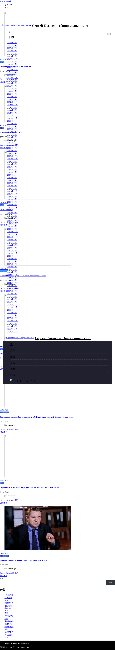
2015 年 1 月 (12, 229)
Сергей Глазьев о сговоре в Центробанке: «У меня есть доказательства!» (29, 487)
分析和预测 (8, 595)
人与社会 (8, 635)
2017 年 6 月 (12, 186)
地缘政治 (8, 606)
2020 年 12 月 (12, 116)
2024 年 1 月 (12, 64)
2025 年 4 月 (12, 51)
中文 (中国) (29, 381)
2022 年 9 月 (12, 80)
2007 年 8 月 (12, 318)
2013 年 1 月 (12, 264)
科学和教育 (8, 627)
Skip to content (5, 1)
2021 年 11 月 (12, 105)
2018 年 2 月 (12, 170)
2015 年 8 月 (12, 215)
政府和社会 (4, 412)
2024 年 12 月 (12, 59)
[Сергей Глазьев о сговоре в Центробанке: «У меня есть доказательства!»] (37, 477)
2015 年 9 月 (12, 213)
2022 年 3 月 (12, 94)
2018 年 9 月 (12, 161)
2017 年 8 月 (12, 180)
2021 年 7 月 (12, 113)
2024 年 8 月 (12, 62)
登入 (6, 9)
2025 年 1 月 (12, 56)
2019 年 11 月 (12, 143)
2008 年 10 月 (12, 310)
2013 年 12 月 (12, 253)
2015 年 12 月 (12, 207)
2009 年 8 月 (12, 294)
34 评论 (15, 430)
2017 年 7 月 (12, 183)
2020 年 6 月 (12, 129)
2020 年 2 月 (12, 137)
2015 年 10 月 (12, 210)
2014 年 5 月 (12, 248)
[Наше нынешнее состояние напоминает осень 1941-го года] (37, 549)
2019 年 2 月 (12, 153)
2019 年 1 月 (12, 156)
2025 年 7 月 (12, 48)
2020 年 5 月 (12, 132)
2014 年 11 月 (12, 234)
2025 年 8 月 (12, 45)
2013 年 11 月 (12, 256)
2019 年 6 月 (12, 148)
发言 (6, 611)
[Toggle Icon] (6, 34)
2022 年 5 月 (12, 89)
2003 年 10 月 (12, 321)
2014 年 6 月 (12, 245)
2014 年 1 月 (12, 251)
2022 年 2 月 (12, 97)
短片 (6, 600)
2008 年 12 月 (12, 305)
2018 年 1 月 (12, 172)
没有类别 (8, 598)
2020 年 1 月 (12, 140)
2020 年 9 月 (12, 124)
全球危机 (8, 624)
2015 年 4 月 (12, 224)
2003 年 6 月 (12, 326)
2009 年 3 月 (12, 299)
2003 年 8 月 (12, 323)
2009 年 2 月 (12, 302)
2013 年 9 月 (12, 259)
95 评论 (15, 573)
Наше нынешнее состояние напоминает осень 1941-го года (23, 560)
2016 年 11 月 (12, 194)
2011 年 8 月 (12, 278)
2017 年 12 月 (12, 175)
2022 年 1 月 (12, 99)
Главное (7, 608)
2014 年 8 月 (12, 240)
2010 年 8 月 (12, 286)
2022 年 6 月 (12, 86)
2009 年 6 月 (12, 296)
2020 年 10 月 (12, 121)
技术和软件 (8, 632)
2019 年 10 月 (12, 145)
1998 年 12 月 (12, 329)
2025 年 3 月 (12, 53)
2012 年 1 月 (12, 272)
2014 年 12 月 (12, 232)
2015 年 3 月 (12, 226)
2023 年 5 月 (12, 72)
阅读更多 (3, 432)
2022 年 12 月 (12, 75)
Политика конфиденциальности (16, 643)
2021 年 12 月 (12, 102)
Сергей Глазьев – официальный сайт (60, 25)
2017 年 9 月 (12, 178)
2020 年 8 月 (12, 126)
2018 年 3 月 (12, 167)
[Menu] (109, 34)
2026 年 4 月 (12, 43)
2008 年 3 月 (12, 313)
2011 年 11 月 (12, 275)
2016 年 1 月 (12, 205)
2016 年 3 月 (12, 199)
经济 (6, 638)
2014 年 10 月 (12, 237)
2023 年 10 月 (12, 70)
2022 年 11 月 (12, 78)
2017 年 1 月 (12, 188)
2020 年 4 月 (12, 134)
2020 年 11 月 (12, 118)
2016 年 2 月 (12, 202)
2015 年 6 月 (12, 221)
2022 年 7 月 (12, 83)
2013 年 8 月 (12, 261)
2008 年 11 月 (12, 307)
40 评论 (15, 500)
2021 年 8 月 (12, 110)
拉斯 (12, 369)
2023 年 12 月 (12, 67)
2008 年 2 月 (12, 315)
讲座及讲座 (8, 621)
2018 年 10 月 (12, 159)
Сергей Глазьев (6, 430)
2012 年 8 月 (12, 267)
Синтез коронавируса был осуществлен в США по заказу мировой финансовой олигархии (36, 417)
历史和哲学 (8, 616)
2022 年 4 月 (12, 91)
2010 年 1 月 (12, 291)
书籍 (12, 356)
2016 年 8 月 (12, 197)
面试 (12, 362)
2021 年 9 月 (12, 107)
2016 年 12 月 (12, 191)
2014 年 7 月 (12, 242)
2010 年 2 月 (12, 288)
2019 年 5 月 (12, 151)
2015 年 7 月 (12, 218)
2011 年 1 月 (12, 283)
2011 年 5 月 (12, 280)
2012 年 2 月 (12, 269)
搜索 (2, 578)
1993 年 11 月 (12, 332)
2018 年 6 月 (12, 164)
